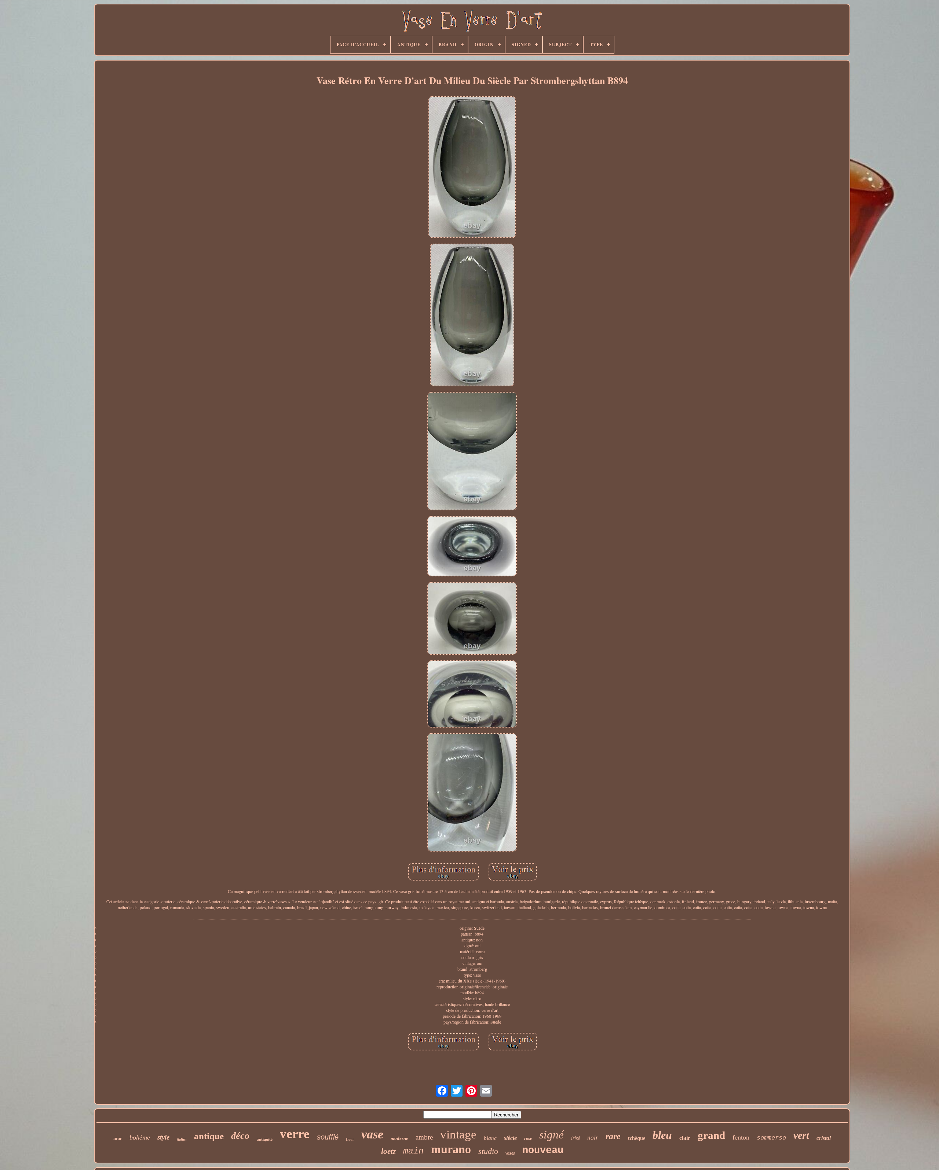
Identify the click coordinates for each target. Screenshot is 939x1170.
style (163, 1137)
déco (240, 1135)
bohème (139, 1137)
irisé (575, 1138)
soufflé (328, 1137)
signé (551, 1134)
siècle (510, 1138)
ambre (424, 1137)
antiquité (265, 1139)
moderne (399, 1138)
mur (117, 1138)
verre (295, 1134)
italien (182, 1139)
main (413, 1151)
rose (528, 1138)
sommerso (771, 1137)
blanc (490, 1138)
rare (613, 1136)
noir (592, 1137)
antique (209, 1136)
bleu (662, 1135)
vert (801, 1135)
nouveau (542, 1150)
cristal (823, 1138)
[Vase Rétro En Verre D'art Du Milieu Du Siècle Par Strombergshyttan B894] (472, 168)
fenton (740, 1137)
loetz (388, 1151)
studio (488, 1151)
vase (372, 1134)
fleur (350, 1139)
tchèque (636, 1138)
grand (711, 1135)
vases (510, 1153)
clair (684, 1138)
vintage (458, 1134)
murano (451, 1149)
